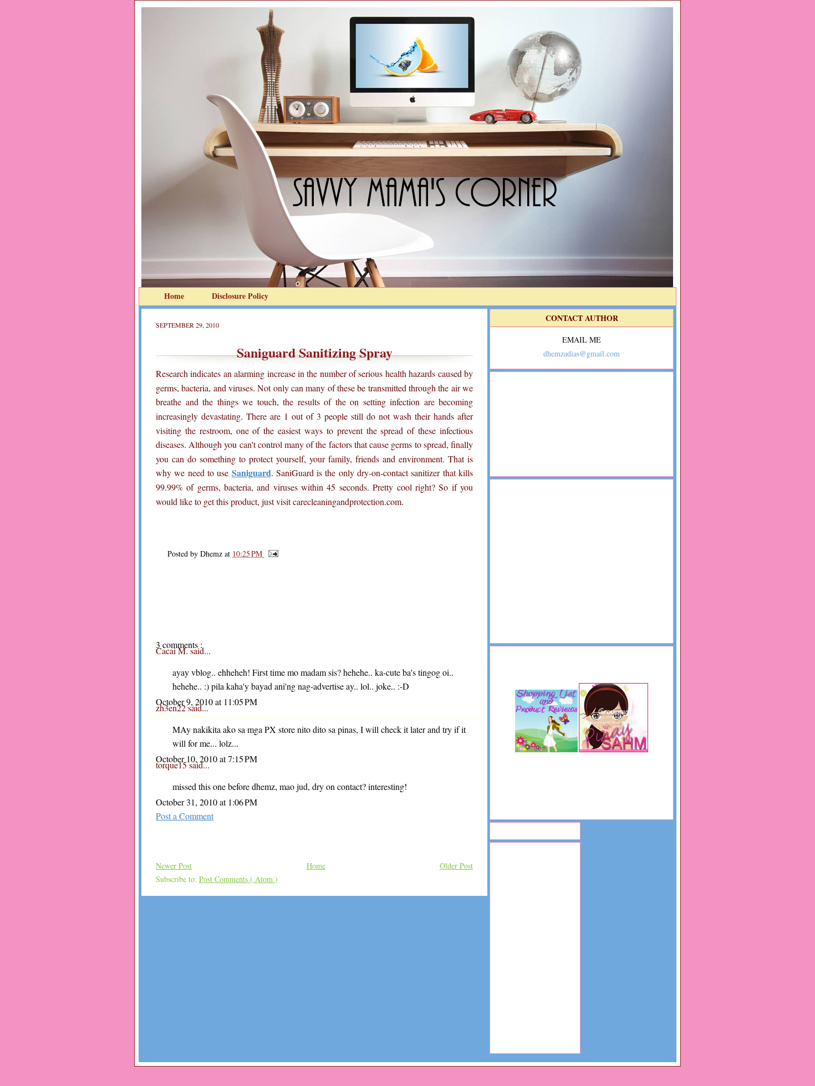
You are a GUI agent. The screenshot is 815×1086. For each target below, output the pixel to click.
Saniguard (251, 472)
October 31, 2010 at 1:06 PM (206, 802)
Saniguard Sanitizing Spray (315, 352)
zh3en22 (172, 707)
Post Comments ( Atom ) (238, 879)
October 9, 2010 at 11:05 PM (206, 701)
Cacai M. (173, 650)
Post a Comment (184, 816)
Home (175, 296)
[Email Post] (271, 553)
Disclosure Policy (240, 296)
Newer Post (174, 865)
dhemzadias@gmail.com (581, 353)
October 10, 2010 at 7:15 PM (206, 758)
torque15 (172, 765)
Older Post (456, 865)
